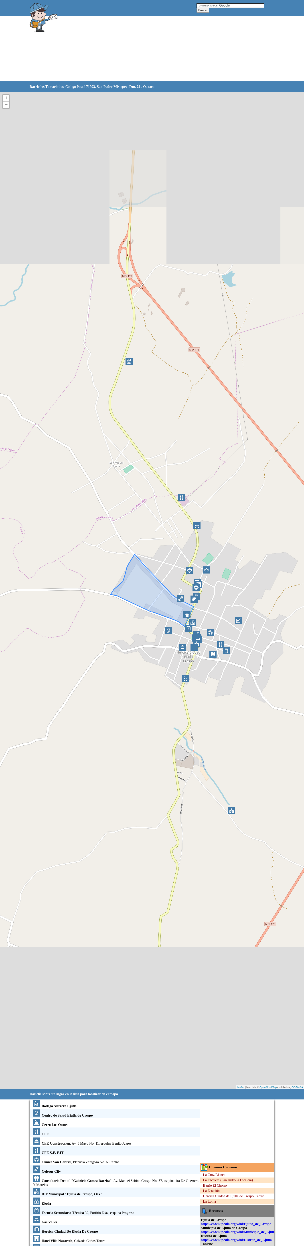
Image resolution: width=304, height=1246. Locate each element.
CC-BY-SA (297, 1087)
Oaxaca (148, 87)
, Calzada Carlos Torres (73, 1241)
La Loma (209, 1201)
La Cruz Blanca (214, 1175)
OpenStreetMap (268, 1087)
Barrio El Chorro (215, 1185)
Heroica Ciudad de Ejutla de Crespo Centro (233, 1196)
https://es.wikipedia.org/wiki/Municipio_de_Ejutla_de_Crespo (247, 1232)
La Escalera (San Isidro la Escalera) (228, 1180)
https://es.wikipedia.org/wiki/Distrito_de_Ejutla (236, 1240)
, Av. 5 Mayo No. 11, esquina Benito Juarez (86, 1143)
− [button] (6, 105)
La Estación (211, 1191)
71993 (90, 87)
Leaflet (240, 1087)
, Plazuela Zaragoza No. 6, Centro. (81, 1162)
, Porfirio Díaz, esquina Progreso (88, 1213)
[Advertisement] (141, 49)
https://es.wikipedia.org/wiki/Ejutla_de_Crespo (236, 1224)
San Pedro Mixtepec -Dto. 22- (119, 87)
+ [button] (6, 98)
